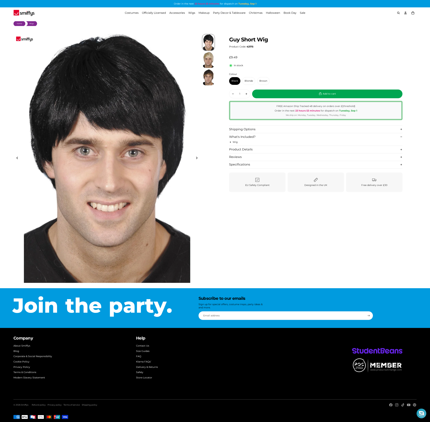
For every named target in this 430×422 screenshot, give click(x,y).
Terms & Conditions (24, 372)
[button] (421, 413)
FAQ (138, 356)
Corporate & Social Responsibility (32, 356)
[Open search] (398, 13)
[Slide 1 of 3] (208, 42)
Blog (16, 351)
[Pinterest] (415, 405)
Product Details (241, 149)
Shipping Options (242, 129)
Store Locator (144, 377)
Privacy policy (55, 405)
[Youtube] (409, 405)
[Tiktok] (403, 405)
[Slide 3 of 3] (208, 77)
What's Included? (242, 136)
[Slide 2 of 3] (208, 60)
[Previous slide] (16, 158)
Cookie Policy (21, 361)
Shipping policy (89, 405)
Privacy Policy (21, 367)
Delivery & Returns (147, 367)
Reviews (235, 157)
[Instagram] (397, 405)
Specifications (239, 164)
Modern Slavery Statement (29, 377)
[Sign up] (369, 316)
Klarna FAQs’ (143, 361)
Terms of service (71, 405)
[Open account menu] (405, 13)
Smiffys (24, 405)
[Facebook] (391, 405)
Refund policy (39, 405)
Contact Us (142, 345)
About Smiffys (21, 345)
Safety (139, 372)
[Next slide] (198, 158)
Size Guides (142, 351)
